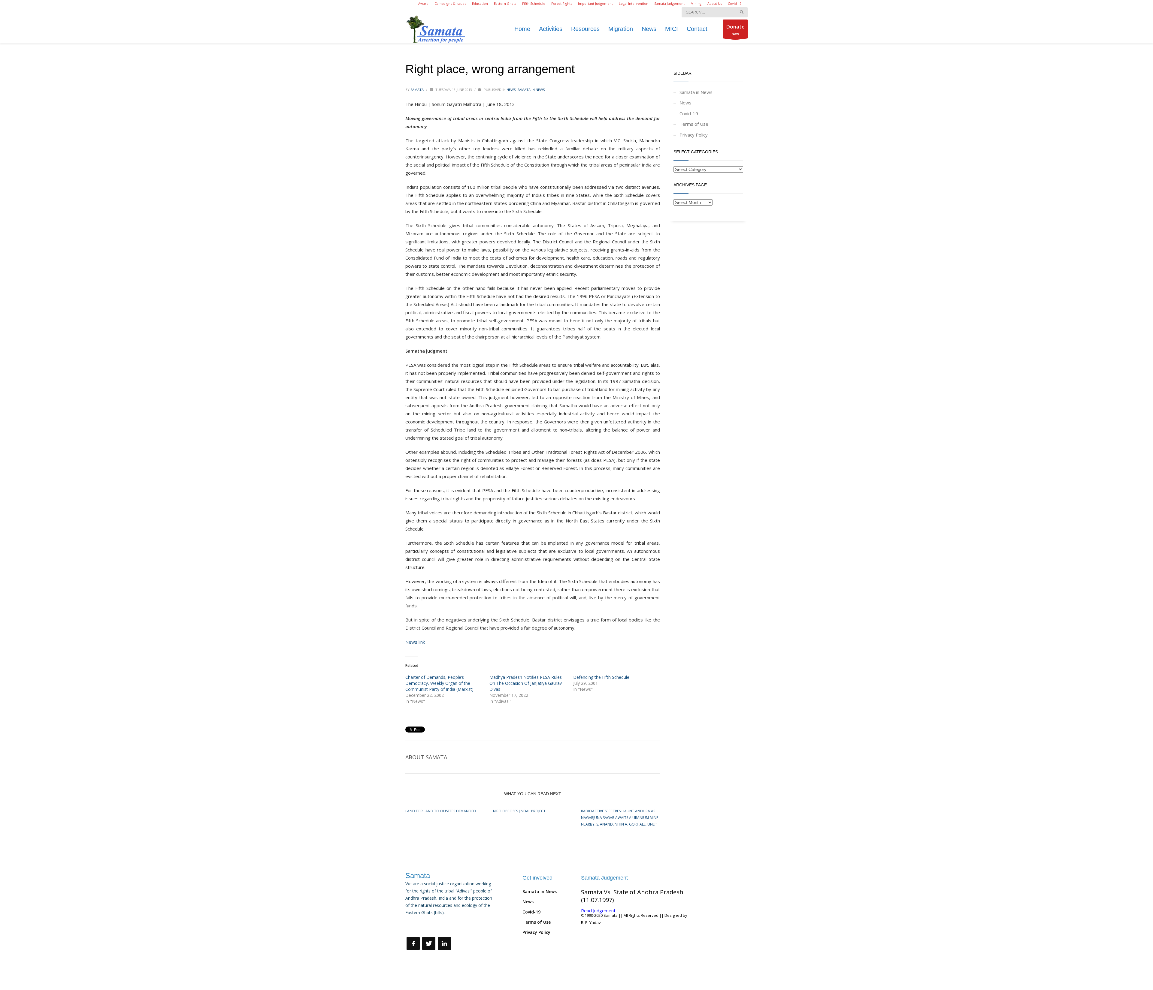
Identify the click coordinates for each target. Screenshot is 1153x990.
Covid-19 (735, 3)
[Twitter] (428, 943)
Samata (417, 89)
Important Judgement (595, 3)
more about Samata (425, 926)
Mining (696, 3)
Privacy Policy (693, 135)
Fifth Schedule (533, 3)
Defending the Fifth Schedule (601, 677)
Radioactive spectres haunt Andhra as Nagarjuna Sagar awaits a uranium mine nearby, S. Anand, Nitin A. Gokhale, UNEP (619, 817)
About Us (714, 3)
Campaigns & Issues (450, 3)
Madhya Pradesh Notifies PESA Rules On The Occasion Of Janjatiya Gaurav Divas (525, 683)
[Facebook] (413, 943)
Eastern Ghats (505, 3)
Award (423, 3)
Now (735, 29)
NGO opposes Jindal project (519, 811)
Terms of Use (693, 124)
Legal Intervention (633, 3)
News (511, 89)
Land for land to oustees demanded (440, 811)
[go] (742, 12)
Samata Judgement (669, 3)
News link (415, 642)
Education (480, 3)
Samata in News (531, 89)
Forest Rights (561, 3)
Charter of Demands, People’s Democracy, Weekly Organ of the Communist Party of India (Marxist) (439, 683)
